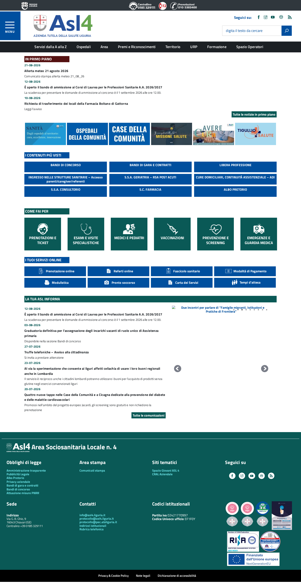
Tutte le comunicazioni (148, 415)
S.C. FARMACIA (150, 189)
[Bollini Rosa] (232, 514)
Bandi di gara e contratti (22, 485)
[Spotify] (281, 17)
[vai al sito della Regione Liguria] (29, 6)
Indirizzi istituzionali (92, 525)
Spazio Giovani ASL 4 (165, 470)
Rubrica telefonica (91, 529)
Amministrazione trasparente (26, 470)
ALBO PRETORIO (235, 189)
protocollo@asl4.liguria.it (96, 518)
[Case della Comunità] (129, 143)
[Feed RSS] (290, 17)
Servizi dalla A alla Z (50, 47)
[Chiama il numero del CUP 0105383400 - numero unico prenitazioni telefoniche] (183, 8)
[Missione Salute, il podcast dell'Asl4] (171, 143)
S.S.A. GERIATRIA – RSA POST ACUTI (150, 177)
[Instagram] (265, 17)
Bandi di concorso (18, 489)
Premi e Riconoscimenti (137, 47)
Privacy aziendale (18, 481)
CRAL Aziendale (162, 474)
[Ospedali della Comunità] (87, 143)
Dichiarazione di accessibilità (177, 575)
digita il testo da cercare (244, 31)
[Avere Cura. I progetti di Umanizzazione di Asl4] (213, 143)
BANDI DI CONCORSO (66, 164)
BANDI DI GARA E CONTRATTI (150, 164)
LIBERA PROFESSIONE (235, 164)
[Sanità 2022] (45, 143)
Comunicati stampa (92, 470)
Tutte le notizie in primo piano (254, 114)
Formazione (216, 47)
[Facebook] (258, 17)
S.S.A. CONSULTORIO (65, 189)
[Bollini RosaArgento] (232, 529)
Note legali (143, 575)
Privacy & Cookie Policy (113, 575)
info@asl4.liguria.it (92, 515)
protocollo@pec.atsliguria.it (98, 522)
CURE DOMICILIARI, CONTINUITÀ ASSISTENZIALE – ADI (235, 177)
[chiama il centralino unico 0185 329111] (142, 8)
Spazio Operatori (249, 47)
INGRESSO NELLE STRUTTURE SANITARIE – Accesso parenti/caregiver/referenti (65, 179)
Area (104, 47)
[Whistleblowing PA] (282, 528)
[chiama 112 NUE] (163, 8)
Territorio (173, 47)
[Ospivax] (262, 514)
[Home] (63, 25)
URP (193, 47)
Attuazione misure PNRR (23, 493)
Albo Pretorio (15, 477)
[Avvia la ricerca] (287, 31)
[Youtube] (273, 17)
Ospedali (84, 47)
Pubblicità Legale (18, 474)
